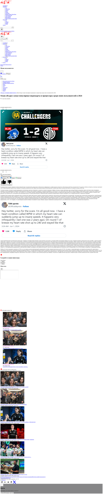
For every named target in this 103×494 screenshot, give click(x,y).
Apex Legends (8, 16)
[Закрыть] (1, 269)
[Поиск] (13, 40)
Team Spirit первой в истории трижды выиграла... (13, 348)
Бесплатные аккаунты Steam (8, 81)
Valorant (6, 10)
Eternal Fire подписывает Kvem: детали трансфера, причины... (15, 366)
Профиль (4, 73)
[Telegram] (8, 483)
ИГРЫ (4, 6)
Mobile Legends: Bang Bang (10, 14)
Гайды (4, 25)
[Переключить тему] (1, 29)
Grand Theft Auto (8, 15)
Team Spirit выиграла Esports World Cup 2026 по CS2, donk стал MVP (14, 387)
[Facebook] (11, 483)
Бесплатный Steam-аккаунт (6, 31)
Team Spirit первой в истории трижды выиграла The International (13, 404)
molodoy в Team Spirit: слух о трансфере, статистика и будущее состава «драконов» (17, 439)
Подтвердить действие (9, 492)
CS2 (6, 20)
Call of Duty (7, 9)
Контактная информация (5, 477)
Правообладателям (9, 476)
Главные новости (6, 82)
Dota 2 (6, 11)
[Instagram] (2, 483)
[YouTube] (5, 483)
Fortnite (6, 12)
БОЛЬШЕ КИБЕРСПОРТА (8, 83)
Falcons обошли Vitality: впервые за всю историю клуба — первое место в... (15, 457)
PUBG (6, 24)
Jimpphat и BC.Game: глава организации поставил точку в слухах (13, 474)
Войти (13, 31)
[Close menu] (6, 39)
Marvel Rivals (8, 17)
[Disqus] (51, 294)
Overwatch (7, 13)
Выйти (9, 73)
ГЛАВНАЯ (5, 5)
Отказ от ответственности (18, 476)
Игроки (4, 19)
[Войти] (1, 76)
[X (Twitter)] (14, 483)
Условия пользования (28, 476)
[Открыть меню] (3, 37)
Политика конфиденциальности (38, 476)
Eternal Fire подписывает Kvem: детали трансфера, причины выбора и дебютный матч (18, 422)
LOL (6, 7)
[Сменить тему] (1, 36)
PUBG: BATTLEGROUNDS (11, 18)
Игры (4, 84)
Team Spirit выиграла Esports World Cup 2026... (12, 329)
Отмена (2, 492)
